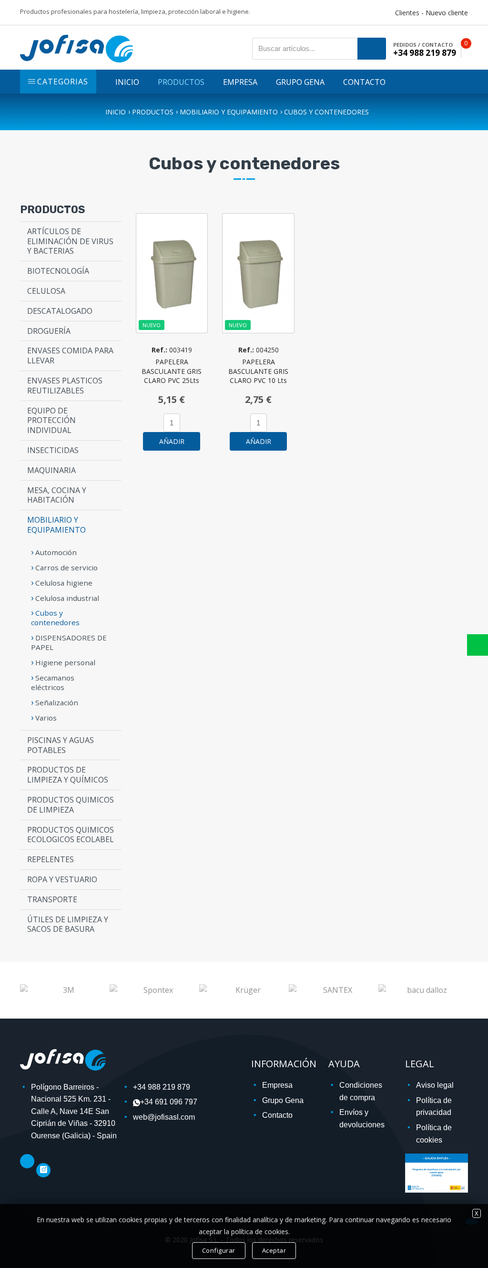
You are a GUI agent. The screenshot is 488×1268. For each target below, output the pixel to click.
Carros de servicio (66, 567)
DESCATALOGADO (59, 311)
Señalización (56, 702)
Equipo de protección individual (51, 420)
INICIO (127, 82)
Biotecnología (58, 271)
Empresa (277, 1085)
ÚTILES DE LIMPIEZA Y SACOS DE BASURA (67, 924)
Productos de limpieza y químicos (67, 774)
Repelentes (50, 859)
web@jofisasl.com (164, 1117)
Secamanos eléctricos (52, 682)
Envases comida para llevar (70, 355)
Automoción (56, 552)
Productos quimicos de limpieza (70, 804)
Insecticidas (53, 450)
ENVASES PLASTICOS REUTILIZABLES (64, 385)
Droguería (49, 331)
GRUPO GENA (300, 82)
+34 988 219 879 (161, 1087)
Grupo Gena (283, 1100)
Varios (46, 717)
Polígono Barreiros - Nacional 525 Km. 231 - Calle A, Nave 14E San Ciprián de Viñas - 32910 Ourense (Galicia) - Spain (74, 1111)
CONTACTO (364, 82)
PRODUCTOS (181, 82)
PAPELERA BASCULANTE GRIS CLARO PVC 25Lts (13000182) (172, 375)
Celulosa (46, 291)
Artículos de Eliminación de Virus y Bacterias (70, 241)
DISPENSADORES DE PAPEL (69, 642)
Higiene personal (65, 662)
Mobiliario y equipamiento (229, 111)
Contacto (277, 1115)
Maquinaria (51, 470)
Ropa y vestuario (62, 879)
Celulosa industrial (67, 598)
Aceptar (274, 1250)
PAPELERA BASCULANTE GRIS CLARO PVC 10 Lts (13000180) (258, 375)
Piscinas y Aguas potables (60, 745)
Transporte (52, 899)
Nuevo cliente (447, 12)
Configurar (218, 1250)
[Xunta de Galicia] (436, 1172)
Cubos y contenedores (326, 111)
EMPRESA (240, 82)
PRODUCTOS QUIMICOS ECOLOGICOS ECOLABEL (70, 835)
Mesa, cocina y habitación (56, 495)
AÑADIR (171, 441)
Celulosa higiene (63, 583)
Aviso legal (435, 1085)
